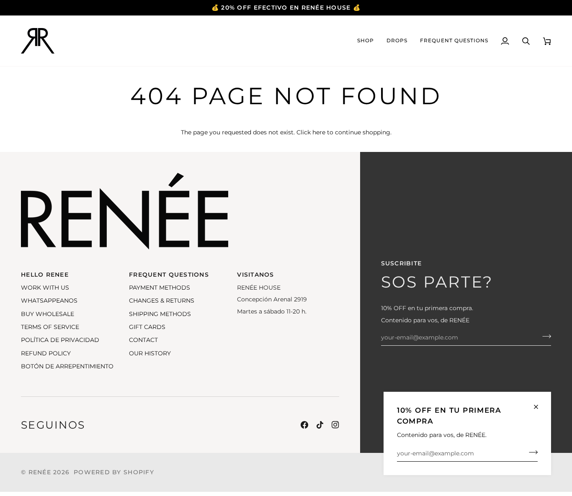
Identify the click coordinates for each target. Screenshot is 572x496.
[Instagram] (335, 425)
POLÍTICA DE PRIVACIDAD (60, 340)
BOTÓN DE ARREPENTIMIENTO (67, 366)
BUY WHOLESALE (47, 314)
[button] (365, 40)
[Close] (539, 407)
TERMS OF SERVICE (50, 327)
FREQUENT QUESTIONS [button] (169, 274)
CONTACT (143, 340)
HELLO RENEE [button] (45, 274)
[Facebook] (304, 425)
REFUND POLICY (46, 353)
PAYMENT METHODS (159, 287)
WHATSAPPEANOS (49, 300)
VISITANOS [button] (255, 274)
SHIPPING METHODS (160, 314)
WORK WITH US (45, 287)
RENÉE (39, 472)
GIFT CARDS (147, 327)
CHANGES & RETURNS (161, 300)
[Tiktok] (320, 425)
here (318, 132)
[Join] (531, 452)
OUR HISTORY (150, 353)
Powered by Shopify (114, 472)
